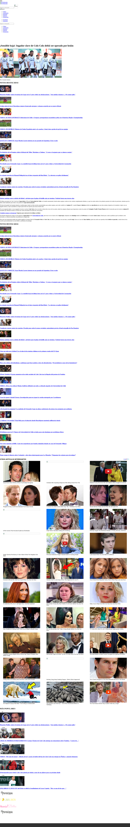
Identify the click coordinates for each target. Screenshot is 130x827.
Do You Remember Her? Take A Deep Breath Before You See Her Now (63, 629)
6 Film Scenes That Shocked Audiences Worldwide (16, 530)
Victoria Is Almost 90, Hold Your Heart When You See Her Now (19, 580)
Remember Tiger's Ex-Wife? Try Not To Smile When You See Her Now (64, 654)
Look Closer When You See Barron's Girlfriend (102, 554)
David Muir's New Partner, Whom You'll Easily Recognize (18, 482)
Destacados (5, 17)
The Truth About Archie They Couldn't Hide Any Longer (104, 703)
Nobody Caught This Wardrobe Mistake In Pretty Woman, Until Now (108, 530)
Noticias (5, 15)
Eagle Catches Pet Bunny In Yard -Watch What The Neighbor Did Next (20, 555)
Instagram (5, 21)
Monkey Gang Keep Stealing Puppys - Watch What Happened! (63, 679)
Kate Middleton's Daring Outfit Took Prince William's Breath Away (20, 629)
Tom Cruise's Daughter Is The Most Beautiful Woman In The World (107, 679)
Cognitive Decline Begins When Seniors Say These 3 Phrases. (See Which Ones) (20, 655)
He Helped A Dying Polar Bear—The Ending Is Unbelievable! (19, 703)
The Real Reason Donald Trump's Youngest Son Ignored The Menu (107, 654)
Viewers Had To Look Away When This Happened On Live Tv (62, 580)
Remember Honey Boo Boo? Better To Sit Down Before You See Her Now (64, 604)
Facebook (5, 19)
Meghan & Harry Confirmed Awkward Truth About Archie (18, 506)
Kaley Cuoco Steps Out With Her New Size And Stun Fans (105, 603)
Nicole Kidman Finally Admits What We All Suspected (104, 506)
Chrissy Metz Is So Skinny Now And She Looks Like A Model (19, 679)
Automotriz (5, 13)
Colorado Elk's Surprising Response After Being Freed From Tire (63, 482)
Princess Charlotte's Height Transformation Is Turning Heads (62, 554)
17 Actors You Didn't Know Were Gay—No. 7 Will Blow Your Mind (63, 506)
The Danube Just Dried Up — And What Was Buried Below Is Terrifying (62, 704)
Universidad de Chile (37, 215)
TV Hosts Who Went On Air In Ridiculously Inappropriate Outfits (106, 629)
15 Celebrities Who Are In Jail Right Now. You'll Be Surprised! (19, 603)
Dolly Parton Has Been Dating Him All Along (58, 530)
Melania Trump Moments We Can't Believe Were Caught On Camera (108, 482)
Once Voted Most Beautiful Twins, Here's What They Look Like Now (108, 580)
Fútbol (4, 11)
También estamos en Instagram (8, 213)
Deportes (5, 14)
